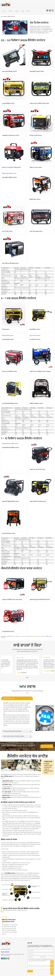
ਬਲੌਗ (23, 11)
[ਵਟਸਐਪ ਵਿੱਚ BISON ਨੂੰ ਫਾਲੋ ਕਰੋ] (6, 958)
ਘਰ (1, 16)
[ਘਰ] (6, 4)
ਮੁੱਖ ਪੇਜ (4, 11)
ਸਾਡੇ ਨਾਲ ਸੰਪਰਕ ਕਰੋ (48, 746)
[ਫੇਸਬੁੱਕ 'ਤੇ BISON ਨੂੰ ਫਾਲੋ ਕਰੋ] (47, 10)
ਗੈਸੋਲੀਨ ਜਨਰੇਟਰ (11, 16)
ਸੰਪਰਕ (28, 11)
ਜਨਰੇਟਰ (5, 16)
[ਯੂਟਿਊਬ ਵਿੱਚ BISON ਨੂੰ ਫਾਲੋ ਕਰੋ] (53, 10)
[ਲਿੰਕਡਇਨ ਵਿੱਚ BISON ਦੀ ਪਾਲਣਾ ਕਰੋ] (4, 958)
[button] (26, 677)
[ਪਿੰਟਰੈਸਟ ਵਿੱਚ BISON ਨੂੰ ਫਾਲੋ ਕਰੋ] (50, 10)
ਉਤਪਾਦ (17, 11)
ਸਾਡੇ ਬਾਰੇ (10, 11)
